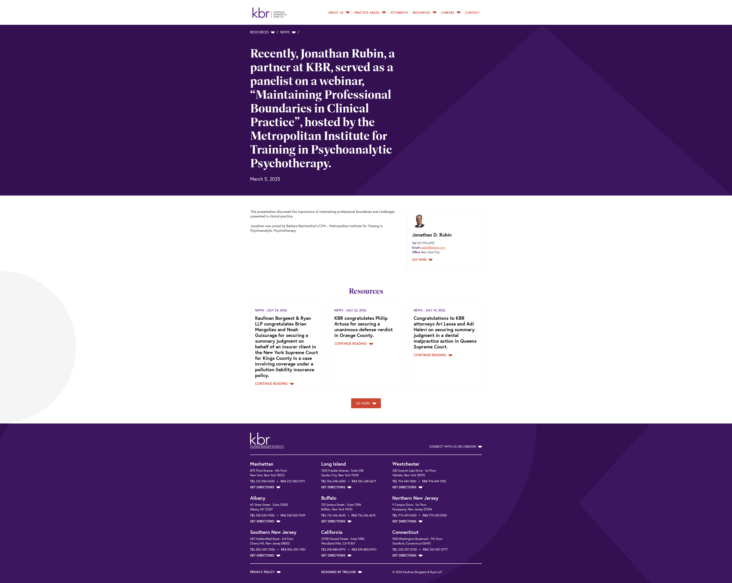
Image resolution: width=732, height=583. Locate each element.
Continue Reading (271, 383)
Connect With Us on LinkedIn (453, 446)
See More (420, 259)
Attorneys (399, 12)
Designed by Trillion (339, 572)
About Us (336, 12)
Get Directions (262, 487)
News (285, 32)
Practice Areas (367, 12)
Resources (421, 12)
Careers (447, 12)
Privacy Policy (263, 572)
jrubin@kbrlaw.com (432, 247)
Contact (472, 12)
